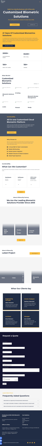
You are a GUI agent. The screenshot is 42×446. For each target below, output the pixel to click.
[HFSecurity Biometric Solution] (4, 2)
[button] (15, 25)
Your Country (5, 354)
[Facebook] (27, 442)
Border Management (25, 420)
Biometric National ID (25, 418)
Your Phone (5, 346)
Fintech (23, 421)
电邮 (4, 373)
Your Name (5, 341)
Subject (4, 363)
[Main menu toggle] (40, 2)
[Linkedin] (34, 442)
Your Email (5, 359)
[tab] (21, 400)
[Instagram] (32, 442)
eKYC (23, 422)
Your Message (6, 367)
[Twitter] (30, 442)
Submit (4, 383)
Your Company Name (7, 350)
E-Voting (23, 419)
